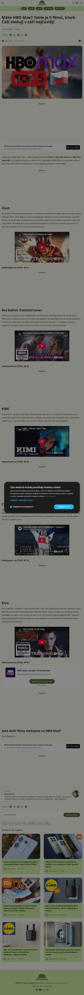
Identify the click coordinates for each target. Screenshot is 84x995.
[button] (42, 500)
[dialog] (42, 497)
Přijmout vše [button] (64, 507)
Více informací (50, 496)
